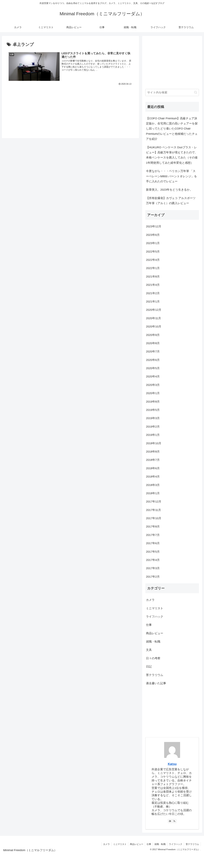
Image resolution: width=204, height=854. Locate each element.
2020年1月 (153, 393)
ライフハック (154, 616)
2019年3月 (153, 418)
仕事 (149, 624)
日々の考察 (153, 658)
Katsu (172, 764)
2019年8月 (153, 401)
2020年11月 (153, 318)
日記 (149, 666)
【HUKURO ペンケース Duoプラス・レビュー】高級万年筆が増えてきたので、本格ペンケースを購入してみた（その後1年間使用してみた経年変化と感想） (172, 155)
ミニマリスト (154, 608)
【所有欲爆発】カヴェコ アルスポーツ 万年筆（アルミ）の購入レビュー (171, 201)
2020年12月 (153, 309)
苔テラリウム (154, 675)
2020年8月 (153, 343)
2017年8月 (153, 526)
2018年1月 (153, 493)
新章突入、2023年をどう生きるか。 (169, 189)
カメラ (150, 599)
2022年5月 (153, 251)
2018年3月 (153, 485)
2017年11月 (153, 510)
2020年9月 (153, 335)
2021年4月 (153, 284)
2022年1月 (153, 268)
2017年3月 (153, 568)
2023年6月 (153, 234)
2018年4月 (153, 476)
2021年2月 (153, 293)
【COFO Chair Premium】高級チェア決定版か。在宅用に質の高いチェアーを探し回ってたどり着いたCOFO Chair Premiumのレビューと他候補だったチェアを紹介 (172, 129)
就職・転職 (153, 641)
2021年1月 (153, 301)
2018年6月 (153, 468)
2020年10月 (153, 326)
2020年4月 (153, 376)
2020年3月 (153, 385)
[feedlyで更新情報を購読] (170, 821)
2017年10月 (153, 518)
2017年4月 (153, 560)
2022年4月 (153, 259)
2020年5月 (153, 368)
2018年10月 (153, 443)
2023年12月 (153, 226)
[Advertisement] (70, 105)
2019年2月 (153, 426)
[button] (195, 92)
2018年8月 (153, 451)
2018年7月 (153, 459)
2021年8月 (153, 276)
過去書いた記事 (156, 683)
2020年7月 (153, 351)
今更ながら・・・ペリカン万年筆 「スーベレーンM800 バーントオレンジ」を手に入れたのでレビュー (171, 176)
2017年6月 (153, 543)
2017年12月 (153, 501)
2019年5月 (153, 409)
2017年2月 (153, 576)
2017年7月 (153, 535)
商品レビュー (154, 633)
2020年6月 (153, 360)
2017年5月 (153, 551)
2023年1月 (153, 243)
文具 (149, 649)
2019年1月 (153, 434)
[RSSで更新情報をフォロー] (174, 821)
